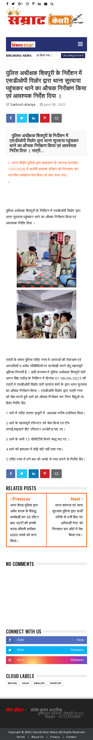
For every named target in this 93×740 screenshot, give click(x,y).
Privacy (55, 737)
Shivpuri (56, 683)
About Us (37, 737)
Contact (71, 737)
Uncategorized (67, 55)
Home (21, 737)
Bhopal (12, 683)
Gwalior (39, 683)
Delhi (25, 683)
